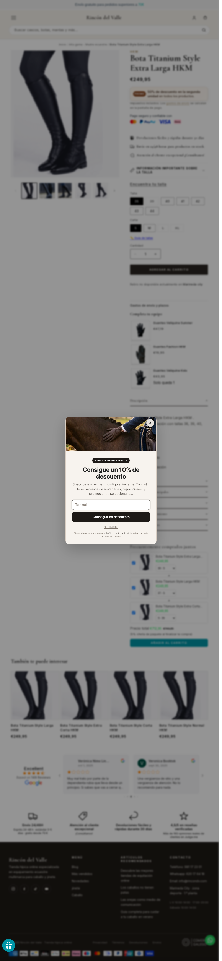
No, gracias (111, 526)
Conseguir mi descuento (111, 517)
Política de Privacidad (117, 533)
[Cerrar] (150, 423)
